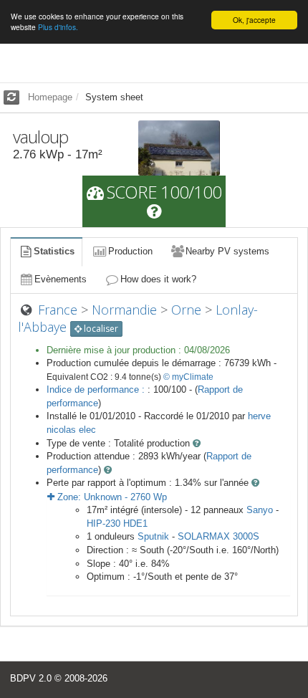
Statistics (54, 251)
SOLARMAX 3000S (218, 536)
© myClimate (188, 377)
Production (130, 251)
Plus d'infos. (58, 26)
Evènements (60, 279)
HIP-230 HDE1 (117, 523)
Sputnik (153, 536)
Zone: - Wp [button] (110, 497)
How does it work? (158, 279)
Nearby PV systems (227, 251)
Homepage (50, 97)
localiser (100, 328)
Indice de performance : (97, 389)
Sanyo (259, 510)
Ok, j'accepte (254, 19)
